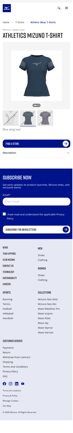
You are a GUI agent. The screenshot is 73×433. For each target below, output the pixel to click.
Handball (8, 318)
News (5, 247)
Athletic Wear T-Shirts (43, 22)
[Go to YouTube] (22, 383)
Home (6, 22)
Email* (6, 195)
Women (42, 268)
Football (7, 308)
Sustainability (10, 278)
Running (7, 299)
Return (7, 352)
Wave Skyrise (45, 327)
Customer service (13, 341)
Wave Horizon (45, 332)
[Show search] (59, 8)
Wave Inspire (45, 313)
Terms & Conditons (12, 390)
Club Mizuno (9, 259)
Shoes (41, 255)
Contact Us (8, 265)
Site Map (7, 406)
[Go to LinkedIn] (16, 383)
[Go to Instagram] (10, 383)
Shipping (8, 362)
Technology (8, 272)
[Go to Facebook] (4, 383)
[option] (11, 118)
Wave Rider (44, 318)
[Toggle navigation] (67, 8)
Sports (7, 292)
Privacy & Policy (10, 396)
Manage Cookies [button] (11, 401)
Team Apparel (9, 253)
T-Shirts (19, 22)
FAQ (5, 376)
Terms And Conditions (15, 366)
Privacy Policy (10, 371)
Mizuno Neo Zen (47, 304)
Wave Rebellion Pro (49, 308)
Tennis (6, 304)
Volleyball (8, 313)
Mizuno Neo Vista (48, 299)
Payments (8, 347)
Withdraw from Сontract (16, 357)
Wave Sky (43, 323)
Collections (44, 292)
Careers (7, 284)
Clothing (42, 260)
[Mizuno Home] (7, 8)
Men (40, 248)
